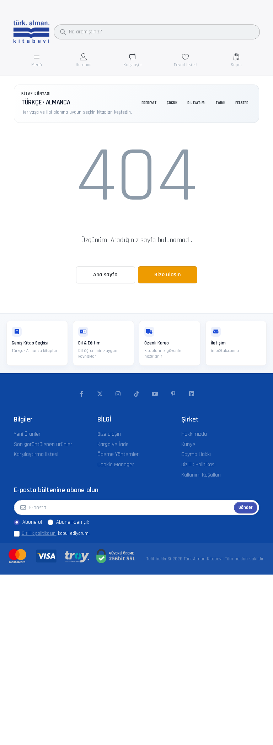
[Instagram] (118, 394)
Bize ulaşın (167, 274)
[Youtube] (155, 394)
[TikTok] (136, 394)
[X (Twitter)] (100, 394)
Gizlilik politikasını (39, 533)
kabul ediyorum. (56, 533)
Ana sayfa (105, 274)
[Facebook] (81, 394)
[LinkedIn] (191, 394)
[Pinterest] (173, 394)
